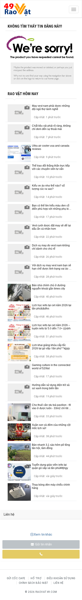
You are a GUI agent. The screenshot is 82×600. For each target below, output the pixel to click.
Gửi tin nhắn (43, 544)
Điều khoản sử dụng (61, 578)
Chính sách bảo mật (33, 582)
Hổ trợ (36, 578)
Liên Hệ (59, 582)
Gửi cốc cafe (16, 578)
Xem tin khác (43, 534)
